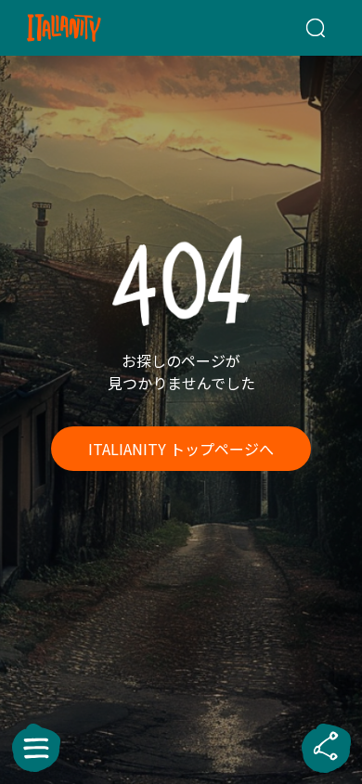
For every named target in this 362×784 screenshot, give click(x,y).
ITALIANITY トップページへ (181, 449)
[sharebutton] (325, 747)
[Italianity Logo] (88, 28)
